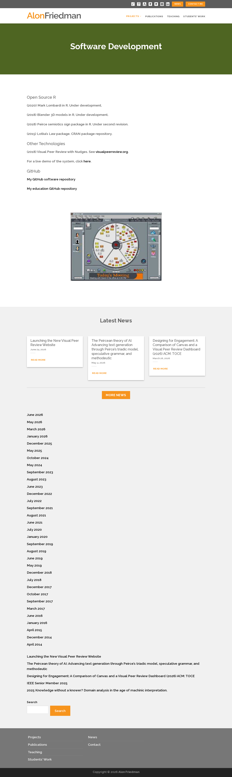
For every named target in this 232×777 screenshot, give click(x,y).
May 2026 (34, 422)
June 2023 (35, 486)
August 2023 (36, 479)
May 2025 (34, 450)
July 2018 (34, 580)
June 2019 (35, 558)
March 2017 (36, 608)
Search (32, 702)
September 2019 (40, 544)
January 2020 (37, 536)
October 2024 (38, 458)
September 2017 (40, 601)
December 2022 (39, 494)
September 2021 (40, 508)
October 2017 (37, 594)
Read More (38, 359)
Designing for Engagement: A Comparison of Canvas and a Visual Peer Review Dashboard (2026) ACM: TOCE (111, 676)
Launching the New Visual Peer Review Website (64, 656)
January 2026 (37, 436)
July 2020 (34, 529)
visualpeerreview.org (112, 152)
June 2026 (35, 415)
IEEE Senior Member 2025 (47, 683)
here (87, 161)
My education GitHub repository (52, 188)
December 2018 (39, 572)
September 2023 (40, 472)
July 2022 (34, 501)
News (92, 737)
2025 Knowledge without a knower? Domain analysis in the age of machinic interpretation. (97, 690)
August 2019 (36, 551)
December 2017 (39, 587)
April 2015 (34, 630)
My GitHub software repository (51, 179)
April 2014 (34, 644)
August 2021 (36, 515)
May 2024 (34, 465)
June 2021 (34, 522)
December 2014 (39, 637)
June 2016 (35, 615)
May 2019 (34, 565)
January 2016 (37, 623)
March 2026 (36, 429)
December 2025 (39, 443)
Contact (94, 744)
